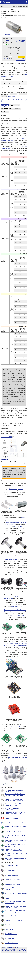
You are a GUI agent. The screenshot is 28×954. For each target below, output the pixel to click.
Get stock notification (20, 41)
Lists (3, 950)
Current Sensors (9, 929)
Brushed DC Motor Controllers (13, 920)
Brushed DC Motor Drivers (12, 884)
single (12, 615)
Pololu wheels (18, 526)
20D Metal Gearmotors (11, 938)
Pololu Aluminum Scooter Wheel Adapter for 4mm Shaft (14, 804)
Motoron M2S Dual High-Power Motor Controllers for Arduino (15, 906)
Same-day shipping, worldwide (20, 6)
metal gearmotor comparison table (17, 757)
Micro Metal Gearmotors (11, 943)
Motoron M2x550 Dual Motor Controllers (16, 893)
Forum (6, 949)
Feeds (16, 947)
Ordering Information (21, 949)
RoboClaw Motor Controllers (13, 916)
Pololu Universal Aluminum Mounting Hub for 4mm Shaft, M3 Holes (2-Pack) (15, 800)
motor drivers (17, 596)
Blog (10, 949)
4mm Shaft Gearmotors (11, 875)
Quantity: (6, 56)
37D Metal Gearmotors (11, 934)
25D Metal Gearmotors (11, 870)
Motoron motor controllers (12, 643)
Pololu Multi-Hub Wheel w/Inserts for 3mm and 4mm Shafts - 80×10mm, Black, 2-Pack (15, 814)
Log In (22, 1)
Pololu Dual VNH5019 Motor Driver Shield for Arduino (14, 845)
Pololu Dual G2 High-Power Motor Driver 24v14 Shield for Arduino (14, 850)
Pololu (7, 40)
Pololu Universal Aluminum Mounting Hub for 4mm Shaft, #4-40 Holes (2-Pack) (15, 795)
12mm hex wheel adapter (13, 569)
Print (4, 947)
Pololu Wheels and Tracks (12, 879)
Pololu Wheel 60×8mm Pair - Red (14, 818)
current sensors (15, 726)
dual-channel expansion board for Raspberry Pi (15, 609)
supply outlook (22, 40)
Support (14, 949)
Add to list (23, 58)
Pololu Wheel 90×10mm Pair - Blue (14, 822)
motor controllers (8, 598)
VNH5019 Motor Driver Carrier (13, 832)
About (20, 950)
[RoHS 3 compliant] (6, 44)
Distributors (7, 950)
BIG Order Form (14, 950)
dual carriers (20, 615)
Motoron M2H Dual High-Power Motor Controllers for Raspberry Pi (15, 911)
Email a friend (10, 947)
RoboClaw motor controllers (19, 645)
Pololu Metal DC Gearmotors (8, 9)
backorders (6, 58)
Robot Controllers (10, 925)
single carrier (14, 606)
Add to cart (21, 56)
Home (3, 949)
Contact (24, 950)
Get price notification (20, 60)
